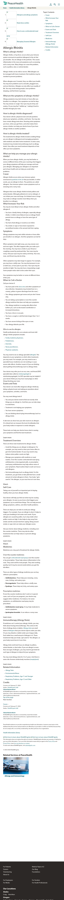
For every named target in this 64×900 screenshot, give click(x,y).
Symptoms (49, 23)
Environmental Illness (12, 673)
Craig (5, 894)
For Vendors (36, 880)
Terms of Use (51, 741)
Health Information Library (16, 8)
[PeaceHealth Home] (13, 3)
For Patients (7, 867)
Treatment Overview (52, 32)
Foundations (36, 872)
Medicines (49, 38)
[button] (55, 4)
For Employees (8, 880)
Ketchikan (11, 894)
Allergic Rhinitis (31, 8)
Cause (5, 704)
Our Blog (35, 869)
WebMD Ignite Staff (13, 708)
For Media (6, 883)
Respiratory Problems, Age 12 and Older (19, 679)
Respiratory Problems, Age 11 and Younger (19, 676)
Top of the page (8, 697)
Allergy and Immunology (14, 776)
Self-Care (48, 35)
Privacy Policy (6, 743)
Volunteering (7, 872)
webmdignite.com (30, 745)
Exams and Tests (51, 29)
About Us (6, 874)
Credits (48, 50)
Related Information (52, 47)
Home (5, 8)
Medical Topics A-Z (38, 867)
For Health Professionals (39, 883)
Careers (5, 869)
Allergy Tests (10, 670)
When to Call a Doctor (53, 26)
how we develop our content (22, 743)
